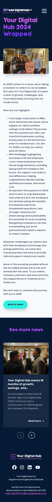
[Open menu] (44, 11)
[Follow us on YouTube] (37, 467)
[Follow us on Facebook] (14, 467)
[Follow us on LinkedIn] (30, 467)
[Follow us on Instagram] (22, 467)
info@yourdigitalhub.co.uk (33, 494)
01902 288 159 (12, 494)
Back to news (15, 305)
